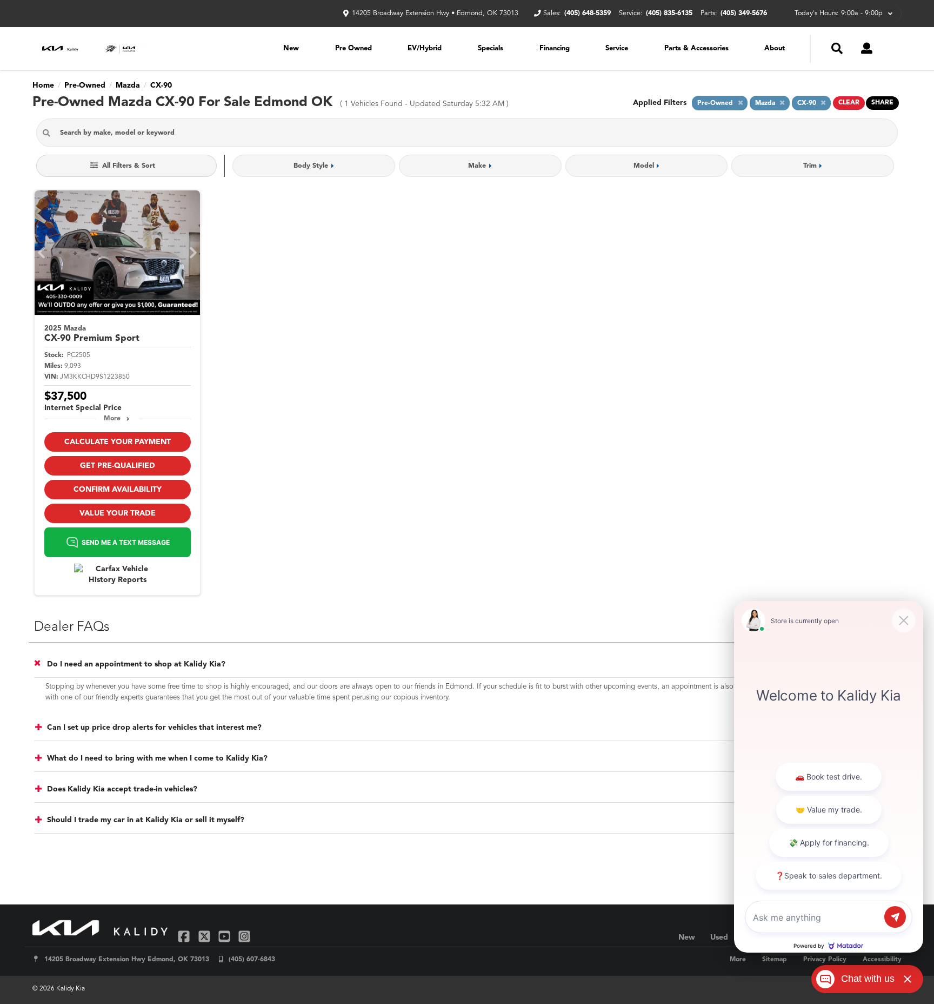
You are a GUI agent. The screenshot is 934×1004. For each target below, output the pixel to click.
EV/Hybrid (425, 48)
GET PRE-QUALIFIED (117, 466)
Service (616, 48)
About (774, 48)
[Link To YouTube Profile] (226, 936)
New (291, 48)
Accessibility (882, 959)
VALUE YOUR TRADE (117, 513)
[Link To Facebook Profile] (185, 936)
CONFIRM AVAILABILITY (118, 489)
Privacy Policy (824, 959)
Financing (554, 48)
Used (719, 937)
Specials (490, 48)
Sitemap (774, 959)
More (112, 418)
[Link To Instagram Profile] (244, 936)
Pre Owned (353, 48)
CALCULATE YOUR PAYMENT (117, 442)
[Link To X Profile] (205, 936)
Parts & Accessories (696, 48)
